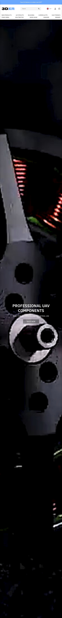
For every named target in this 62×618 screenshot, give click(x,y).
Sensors (46, 17)
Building (31, 15)
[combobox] (30, 9)
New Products (7, 15)
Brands (57, 17)
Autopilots (20, 15)
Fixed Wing (5, 17)
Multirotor (19, 17)
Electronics (56, 15)
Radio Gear (33, 17)
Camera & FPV (43, 15)
